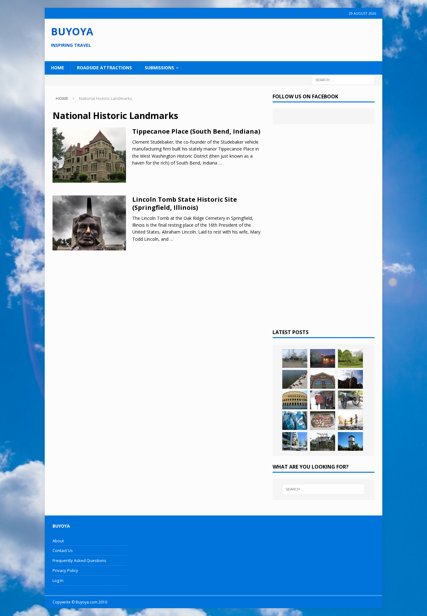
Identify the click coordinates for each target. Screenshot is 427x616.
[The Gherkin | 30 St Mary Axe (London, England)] (294, 420)
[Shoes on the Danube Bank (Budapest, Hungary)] (294, 379)
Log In (58, 580)
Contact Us (63, 550)
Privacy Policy (65, 570)
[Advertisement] (254, 39)
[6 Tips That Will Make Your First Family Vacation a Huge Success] (350, 420)
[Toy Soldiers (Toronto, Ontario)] (294, 441)
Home (57, 68)
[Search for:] (343, 79)
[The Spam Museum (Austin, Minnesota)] (322, 379)
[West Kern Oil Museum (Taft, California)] (294, 358)
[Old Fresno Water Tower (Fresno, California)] (350, 441)
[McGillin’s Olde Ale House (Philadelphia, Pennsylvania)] (322, 400)
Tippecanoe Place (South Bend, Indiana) (196, 131)
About (58, 541)
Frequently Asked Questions (79, 560)
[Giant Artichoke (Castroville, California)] (322, 358)
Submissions (159, 68)
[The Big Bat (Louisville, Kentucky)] (350, 379)
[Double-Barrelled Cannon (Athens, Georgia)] (350, 400)
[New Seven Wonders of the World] (294, 400)
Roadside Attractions (104, 68)
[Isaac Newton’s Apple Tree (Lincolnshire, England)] (350, 358)
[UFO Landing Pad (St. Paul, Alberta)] (322, 441)
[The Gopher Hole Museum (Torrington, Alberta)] (322, 420)
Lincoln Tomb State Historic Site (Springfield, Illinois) (184, 203)
